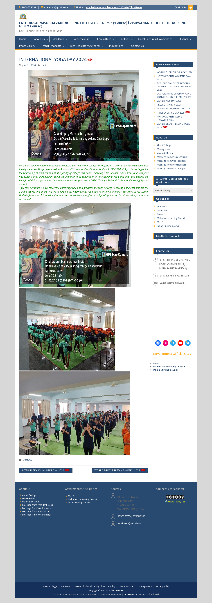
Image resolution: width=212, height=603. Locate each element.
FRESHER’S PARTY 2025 (169, 104)
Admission (162, 206)
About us (39, 39)
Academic (58, 39)
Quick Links (180, 7)
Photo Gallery (27, 46)
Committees (104, 39)
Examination (163, 210)
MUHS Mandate (52, 46)
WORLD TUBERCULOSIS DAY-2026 (174, 72)
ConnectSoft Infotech (149, 594)
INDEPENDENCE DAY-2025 (171, 112)
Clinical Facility (92, 586)
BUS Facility (109, 586)
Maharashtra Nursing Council (82, 499)
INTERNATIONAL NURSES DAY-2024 (42, 470)
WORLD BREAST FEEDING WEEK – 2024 (117, 470)
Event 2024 (28, 459)
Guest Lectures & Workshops (155, 39)
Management (163, 149)
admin (44, 65)
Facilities (125, 39)
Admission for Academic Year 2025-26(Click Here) (114, 7)
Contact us (137, 46)
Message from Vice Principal (171, 168)
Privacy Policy (162, 586)
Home (22, 39)
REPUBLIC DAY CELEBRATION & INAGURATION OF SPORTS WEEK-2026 (174, 86)
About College (164, 145)
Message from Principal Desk (171, 164)
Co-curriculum (81, 39)
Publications (116, 46)
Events (184, 39)
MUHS (160, 222)
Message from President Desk (172, 156)
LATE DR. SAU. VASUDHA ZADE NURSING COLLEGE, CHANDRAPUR (86, 594)
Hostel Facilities (127, 586)
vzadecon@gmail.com (56, 7)
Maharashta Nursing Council (171, 218)
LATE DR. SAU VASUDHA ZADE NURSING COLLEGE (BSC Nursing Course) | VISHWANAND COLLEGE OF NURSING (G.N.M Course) (102, 24)
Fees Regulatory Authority (85, 46)
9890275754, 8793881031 (174, 275)
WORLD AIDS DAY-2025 (169, 100)
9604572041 (29, 7)
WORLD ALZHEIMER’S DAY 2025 (173, 108)
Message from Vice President (171, 160)
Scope (160, 214)
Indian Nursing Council (168, 225)
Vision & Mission (165, 153)
